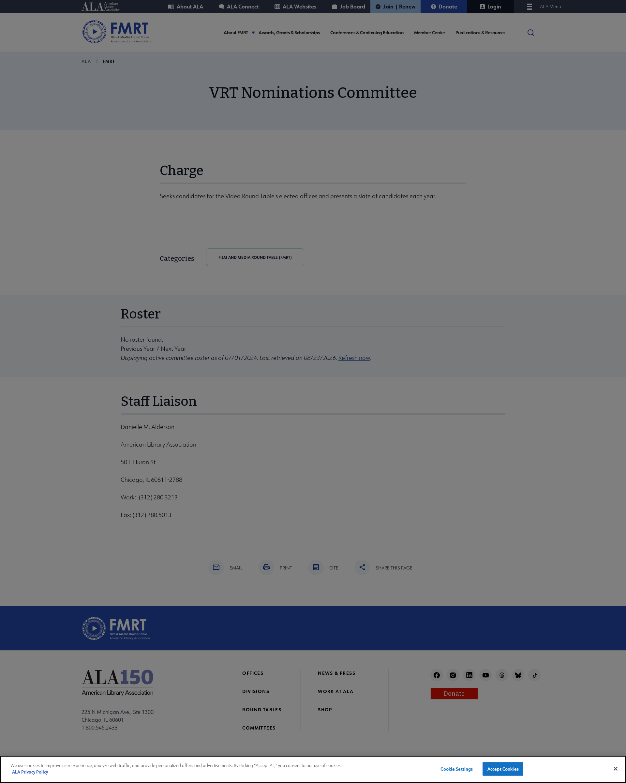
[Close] (615, 768)
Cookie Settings (456, 769)
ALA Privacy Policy (30, 772)
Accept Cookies (503, 769)
